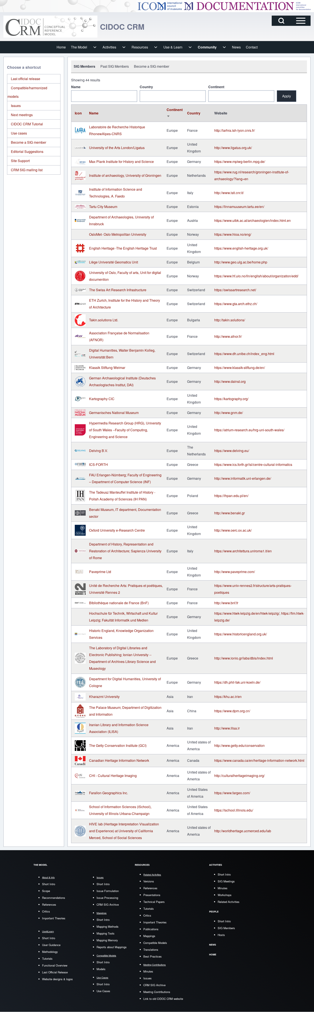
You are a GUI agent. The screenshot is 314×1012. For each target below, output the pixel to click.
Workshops (225, 895)
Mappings (149, 936)
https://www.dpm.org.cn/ (232, 710)
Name (76, 86)
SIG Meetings (226, 881)
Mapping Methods (108, 926)
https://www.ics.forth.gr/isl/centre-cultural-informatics (253, 464)
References (49, 904)
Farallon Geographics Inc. (108, 792)
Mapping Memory (107, 940)
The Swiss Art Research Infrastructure (117, 289)
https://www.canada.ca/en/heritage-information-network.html (259, 760)
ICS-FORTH (98, 464)
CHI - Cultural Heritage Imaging (113, 775)
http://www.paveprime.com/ (235, 571)
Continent (216, 86)
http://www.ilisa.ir (227, 728)
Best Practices (152, 956)
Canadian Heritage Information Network (119, 760)
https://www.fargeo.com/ (232, 792)
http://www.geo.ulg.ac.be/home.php (240, 262)
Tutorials (47, 958)
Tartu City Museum (103, 206)
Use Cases (103, 991)
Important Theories (53, 918)
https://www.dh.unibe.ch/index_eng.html (244, 353)
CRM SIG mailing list (27, 169)
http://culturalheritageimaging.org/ (239, 775)
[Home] (50, 27)
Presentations (151, 895)
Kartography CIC (101, 398)
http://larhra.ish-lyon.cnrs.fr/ (234, 130)
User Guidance (51, 945)
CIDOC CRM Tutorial (27, 123)
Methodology (50, 952)
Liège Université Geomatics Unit (113, 262)
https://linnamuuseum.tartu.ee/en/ (239, 206)
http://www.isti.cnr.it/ (229, 192)
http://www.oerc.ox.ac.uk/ (233, 530)
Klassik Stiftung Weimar (107, 367)
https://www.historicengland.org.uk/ (240, 634)
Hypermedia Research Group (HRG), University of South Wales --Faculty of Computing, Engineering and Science (125, 430)
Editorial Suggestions (27, 151)
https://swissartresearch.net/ (235, 289)
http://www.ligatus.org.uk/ (233, 147)
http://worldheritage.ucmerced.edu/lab (242, 830)
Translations (150, 950)
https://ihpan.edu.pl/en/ (231, 495)
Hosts (221, 935)
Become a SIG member (28, 142)
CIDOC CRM (122, 26)
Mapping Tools (105, 933)
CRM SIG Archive (108, 904)
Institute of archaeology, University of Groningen (125, 175)
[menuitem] (61, 47)
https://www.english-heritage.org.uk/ (241, 248)
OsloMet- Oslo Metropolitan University (117, 234)
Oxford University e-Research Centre (117, 530)
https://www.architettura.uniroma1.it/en (243, 550)
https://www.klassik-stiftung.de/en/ (239, 367)
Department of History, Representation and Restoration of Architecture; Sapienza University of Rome (125, 551)
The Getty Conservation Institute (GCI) (118, 745)
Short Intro (48, 884)
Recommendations (53, 898)
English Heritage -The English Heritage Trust (123, 248)
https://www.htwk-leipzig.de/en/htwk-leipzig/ (246, 613)
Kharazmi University (104, 696)
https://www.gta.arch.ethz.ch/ (235, 303)
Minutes (148, 971)
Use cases (19, 133)
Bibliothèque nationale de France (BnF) (119, 602)
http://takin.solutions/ (229, 319)
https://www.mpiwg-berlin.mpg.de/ (239, 161)
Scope (46, 891)
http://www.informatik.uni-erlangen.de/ (242, 478)
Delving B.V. (98, 450)
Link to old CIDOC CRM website (163, 999)
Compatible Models (155, 943)
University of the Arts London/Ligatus (117, 147)
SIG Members (226, 928)
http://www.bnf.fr (226, 602)
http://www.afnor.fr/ (228, 336)
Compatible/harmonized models (27, 92)
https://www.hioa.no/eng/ (232, 234)
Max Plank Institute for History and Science (121, 161)
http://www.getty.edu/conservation (239, 745)
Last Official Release (55, 972)
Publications (150, 929)
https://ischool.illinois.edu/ (233, 810)
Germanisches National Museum (114, 412)
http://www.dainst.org (230, 381)
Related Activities (228, 902)
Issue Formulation (108, 891)
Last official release (25, 78)
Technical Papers (154, 902)
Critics (46, 911)
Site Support (20, 160)
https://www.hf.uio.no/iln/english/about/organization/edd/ (256, 275)
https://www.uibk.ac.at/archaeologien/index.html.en (252, 220)
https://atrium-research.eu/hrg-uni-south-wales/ (249, 429)
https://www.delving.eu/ (231, 450)
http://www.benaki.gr (229, 512)
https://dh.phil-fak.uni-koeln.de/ (237, 682)
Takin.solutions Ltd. (103, 319)
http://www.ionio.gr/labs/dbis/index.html (243, 658)
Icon (78, 113)
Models (101, 969)
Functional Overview (54, 965)
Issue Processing (107, 898)
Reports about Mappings (112, 947)
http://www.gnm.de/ (228, 412)
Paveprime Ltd (100, 571)
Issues (16, 105)
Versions (148, 881)
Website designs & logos (57, 979)
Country (146, 86)
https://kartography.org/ (231, 398)
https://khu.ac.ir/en (228, 696)
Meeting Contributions (156, 992)
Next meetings (22, 114)
